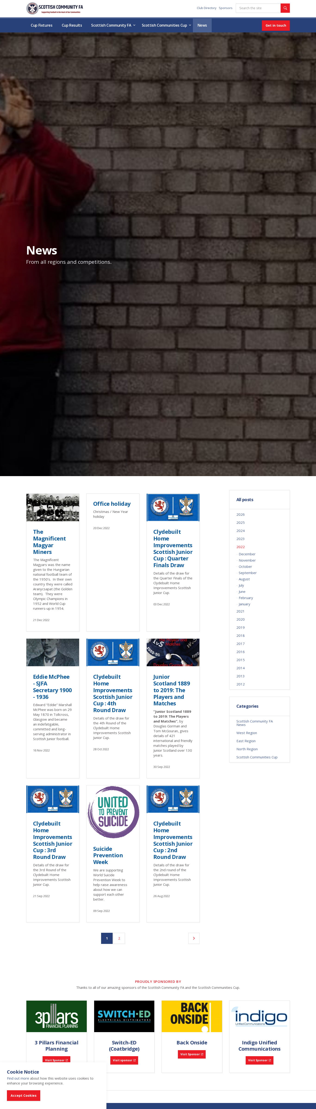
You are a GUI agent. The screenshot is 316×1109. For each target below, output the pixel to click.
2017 (240, 643)
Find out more (18, 1078)
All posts (244, 499)
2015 (240, 659)
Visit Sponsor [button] (55, 1060)
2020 (240, 619)
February (246, 597)
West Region (246, 732)
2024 (240, 530)
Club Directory (207, 8)
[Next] (194, 938)
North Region (247, 749)
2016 (240, 651)
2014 (240, 668)
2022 (240, 546)
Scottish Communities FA (55, 8)
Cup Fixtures (42, 25)
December (247, 554)
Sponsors (225, 8)
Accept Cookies (24, 1095)
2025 (240, 522)
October (245, 566)
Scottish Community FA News (254, 723)
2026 (240, 514)
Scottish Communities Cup (164, 25)
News (202, 25)
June (242, 591)
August (244, 579)
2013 (240, 676)
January (244, 604)
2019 (240, 627)
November (247, 560)
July (241, 585)
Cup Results (72, 25)
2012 (240, 684)
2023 (240, 538)
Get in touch (276, 25)
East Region (246, 740)
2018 (240, 635)
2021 (240, 611)
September (248, 572)
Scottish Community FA (111, 25)
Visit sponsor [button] (122, 1060)
